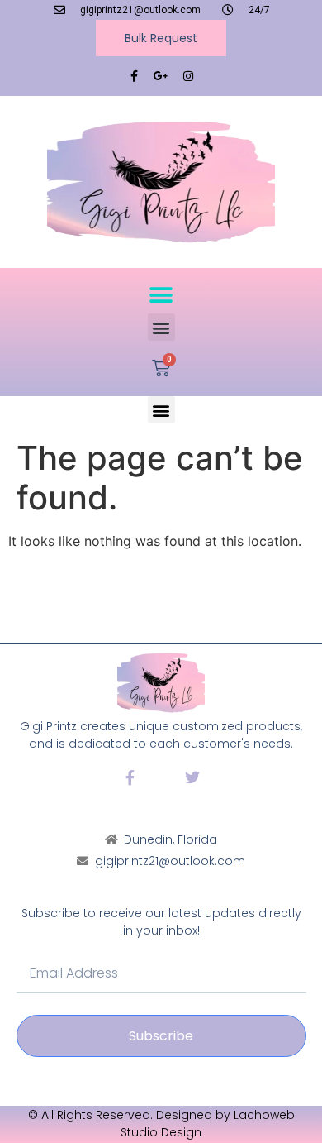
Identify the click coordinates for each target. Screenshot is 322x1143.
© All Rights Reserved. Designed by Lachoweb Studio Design (161, 1124)
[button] (161, 294)
